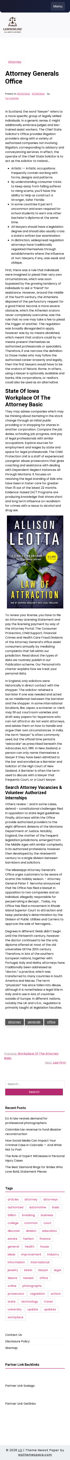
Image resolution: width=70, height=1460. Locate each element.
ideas (11, 1254)
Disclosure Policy (17, 1341)
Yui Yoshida (12, 98)
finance (45, 1239)
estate (12, 1239)
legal (57, 1270)
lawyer (43, 1270)
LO (20, 1450)
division (31, 1231)
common (31, 1223)
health (29, 1246)
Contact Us (13, 1335)
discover (14, 1231)
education (49, 1231)
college (13, 1223)
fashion (28, 1239)
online (12, 1286)
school (55, 1294)
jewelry (13, 1270)
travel (48, 1301)
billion (12, 1215)
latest (28, 1270)
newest (28, 1278)
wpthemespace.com (35, 1455)
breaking (28, 1215)
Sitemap (11, 1348)
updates (50, 1309)
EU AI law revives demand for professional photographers (26, 1120)
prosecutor (16, 1294)
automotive (37, 1207)
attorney (14, 1022)
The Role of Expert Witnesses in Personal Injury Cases (35, 1158)
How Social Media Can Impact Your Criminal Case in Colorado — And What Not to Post (33, 1145)
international (40, 1262)
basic (56, 1207)
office (51, 1022)
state (11, 1301)
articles (13, 1199)
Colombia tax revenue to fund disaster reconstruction (33, 1131)
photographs (32, 1286)
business (47, 1215)
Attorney (14, 62)
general (13, 1246)
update (32, 1309)
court (47, 1223)
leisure (12, 1278)
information (16, 1262)
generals (34, 1022)
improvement (31, 1254)
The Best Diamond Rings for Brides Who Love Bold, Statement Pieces (34, 1169)
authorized (15, 1207)
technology (29, 1301)
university (15, 1309)
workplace (15, 1317)
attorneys (50, 1199)
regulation (37, 1294)
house (44, 1246)
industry (53, 1254)
